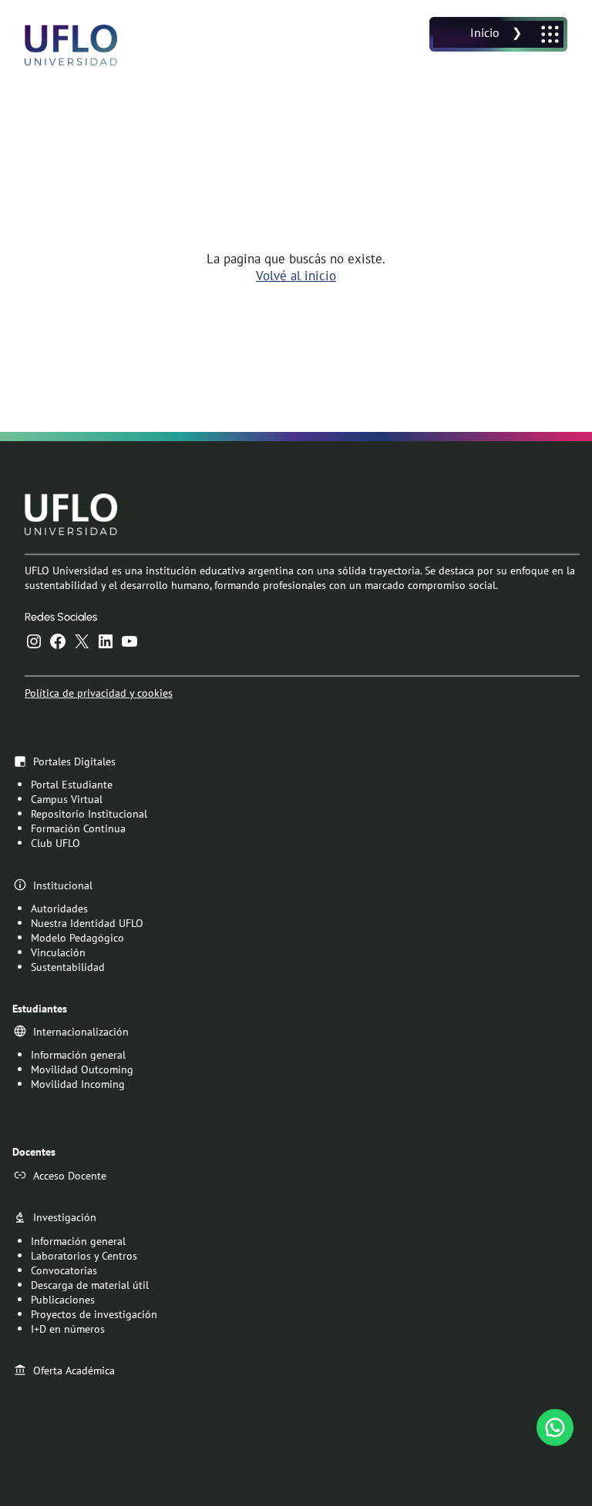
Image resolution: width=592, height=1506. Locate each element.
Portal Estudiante (72, 784)
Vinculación (58, 952)
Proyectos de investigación (94, 1314)
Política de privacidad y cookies (99, 692)
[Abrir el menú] (498, 34)
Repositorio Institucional (89, 813)
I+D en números (68, 1328)
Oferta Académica (74, 1370)
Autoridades (59, 908)
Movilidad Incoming (78, 1083)
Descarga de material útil (90, 1284)
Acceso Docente (69, 1175)
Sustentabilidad (68, 966)
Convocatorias (64, 1270)
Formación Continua (78, 828)
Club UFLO (55, 842)
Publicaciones (63, 1299)
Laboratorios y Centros (84, 1255)
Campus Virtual (67, 798)
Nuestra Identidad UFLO (87, 922)
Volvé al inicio (296, 275)
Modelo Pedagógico (77, 937)
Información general (78, 1054)
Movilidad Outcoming (82, 1069)
